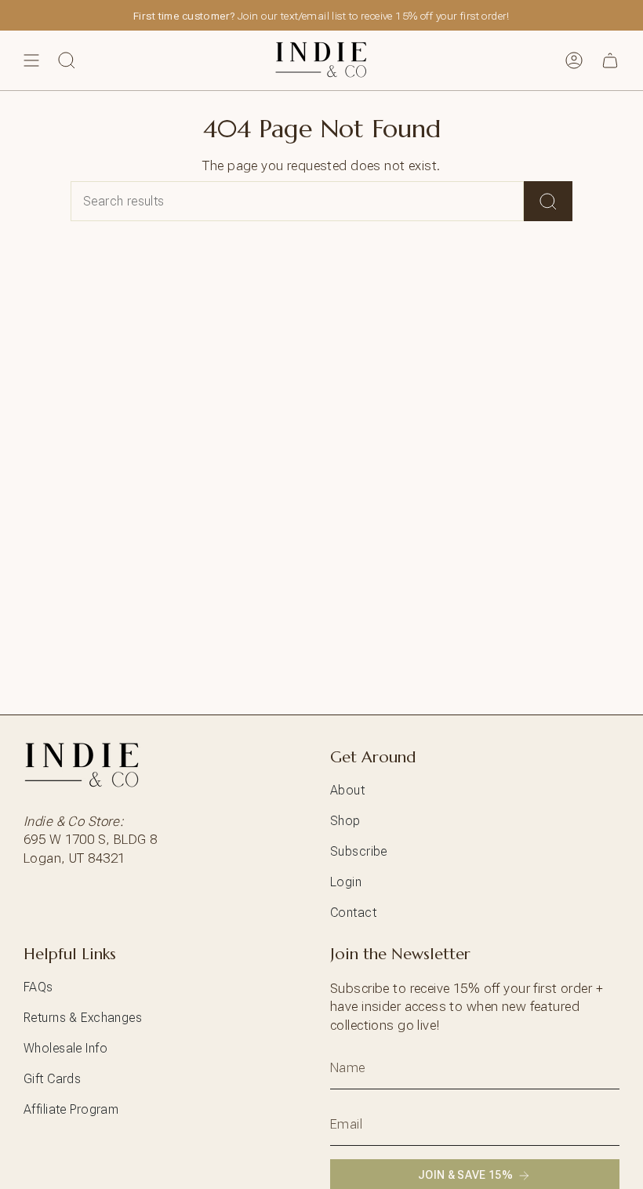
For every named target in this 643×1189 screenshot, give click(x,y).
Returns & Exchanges (83, 1017)
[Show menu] (31, 60)
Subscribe (358, 851)
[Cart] (610, 60)
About (347, 790)
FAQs (38, 987)
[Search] (548, 201)
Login (345, 881)
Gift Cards (52, 1078)
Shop (345, 820)
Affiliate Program (71, 1109)
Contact (353, 912)
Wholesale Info (65, 1048)
